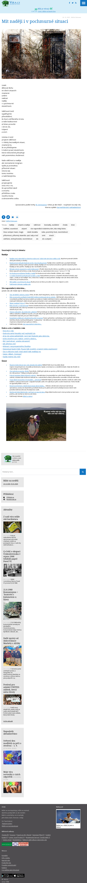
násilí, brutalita (32, 232)
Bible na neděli (10, 480)
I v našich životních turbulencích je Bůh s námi (25, 276)
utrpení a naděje (24, 225)
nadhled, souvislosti (10, 229)
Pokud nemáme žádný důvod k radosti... (23, 375)
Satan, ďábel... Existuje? (12, 354)
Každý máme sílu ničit (11, 356)
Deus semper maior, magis (13, 232)
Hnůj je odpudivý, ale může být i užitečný (23, 312)
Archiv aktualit (8, 721)
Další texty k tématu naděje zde (20, 284)
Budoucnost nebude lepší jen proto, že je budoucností (28, 263)
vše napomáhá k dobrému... (32, 324)
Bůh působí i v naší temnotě (19, 306)
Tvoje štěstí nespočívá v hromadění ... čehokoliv (25, 380)
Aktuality (7, 509)
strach (51, 235)
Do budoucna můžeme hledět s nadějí (22, 273)
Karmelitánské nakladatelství (69, 207)
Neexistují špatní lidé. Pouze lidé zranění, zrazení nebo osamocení (30, 349)
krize (73, 225)
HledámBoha (17, 840)
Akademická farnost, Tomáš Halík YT (38, 837)
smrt (43, 235)
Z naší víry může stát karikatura (11, 517)
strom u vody (15, 460)
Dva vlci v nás (8, 331)
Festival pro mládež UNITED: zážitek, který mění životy (11, 688)
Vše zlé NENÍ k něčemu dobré (19, 295)
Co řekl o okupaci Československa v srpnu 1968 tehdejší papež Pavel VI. (11, 556)
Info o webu (6, 858)
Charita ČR (5, 835)
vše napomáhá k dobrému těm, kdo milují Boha (48, 229)
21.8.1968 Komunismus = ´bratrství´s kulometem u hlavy (10, 594)
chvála (65, 225)
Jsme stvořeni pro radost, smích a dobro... (20, 338)
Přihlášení (8, 494)
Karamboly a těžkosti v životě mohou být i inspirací (26, 318)
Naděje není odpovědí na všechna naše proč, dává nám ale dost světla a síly (35, 259)
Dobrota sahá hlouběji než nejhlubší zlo (19, 333)
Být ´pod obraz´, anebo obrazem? (16, 341)
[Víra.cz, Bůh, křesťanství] (11, 3)
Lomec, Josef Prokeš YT (17, 837)
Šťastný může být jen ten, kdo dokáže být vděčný (26, 365)
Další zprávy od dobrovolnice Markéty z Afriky (11, 640)
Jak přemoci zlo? (9, 344)
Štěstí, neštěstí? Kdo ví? (17, 303)
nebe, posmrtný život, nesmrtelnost (55, 232)
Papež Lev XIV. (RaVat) (24, 835)
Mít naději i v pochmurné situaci (20, 282)
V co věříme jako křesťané (10, 870)
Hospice (12, 835)
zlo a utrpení (46, 239)
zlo (37, 239)
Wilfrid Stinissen (76, 17)
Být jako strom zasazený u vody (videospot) (24, 269)
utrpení (24, 229)
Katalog (4, 868)
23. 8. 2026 (6, 484)
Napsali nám (6, 860)
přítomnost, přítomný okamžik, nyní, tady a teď (20, 235)
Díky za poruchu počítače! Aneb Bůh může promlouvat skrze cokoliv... (33, 297)
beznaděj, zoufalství (51, 225)
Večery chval (7, 840)
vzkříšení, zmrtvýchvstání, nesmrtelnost (17, 239)
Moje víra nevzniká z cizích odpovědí (11, 774)
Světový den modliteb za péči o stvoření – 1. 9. (12, 743)
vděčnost (37, 225)
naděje (11, 225)
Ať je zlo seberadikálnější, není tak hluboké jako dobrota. (26, 336)
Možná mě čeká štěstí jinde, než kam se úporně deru (27, 392)
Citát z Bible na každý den (47, 11)
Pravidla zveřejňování (9, 865)
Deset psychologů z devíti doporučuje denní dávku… (27, 386)
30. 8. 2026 (14, 484)
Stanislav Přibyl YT (38, 835)
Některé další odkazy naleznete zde (35, 840)
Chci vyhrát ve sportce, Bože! (19, 371)
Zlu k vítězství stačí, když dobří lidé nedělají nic (22, 351)
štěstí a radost (27, 396)
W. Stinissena (41, 205)
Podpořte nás (6, 863)
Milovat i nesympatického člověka (16, 346)
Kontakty (5, 855)
